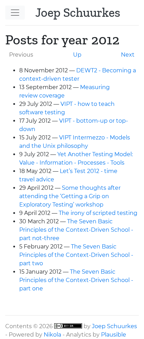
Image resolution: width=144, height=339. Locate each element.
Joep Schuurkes (114, 326)
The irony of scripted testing (98, 213)
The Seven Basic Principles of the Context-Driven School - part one (76, 280)
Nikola (52, 334)
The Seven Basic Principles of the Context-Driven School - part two (76, 255)
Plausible (113, 334)
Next (128, 54)
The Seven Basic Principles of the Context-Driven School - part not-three (76, 229)
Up (77, 54)
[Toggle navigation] (15, 13)
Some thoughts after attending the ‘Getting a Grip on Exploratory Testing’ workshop (70, 196)
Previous (21, 54)
